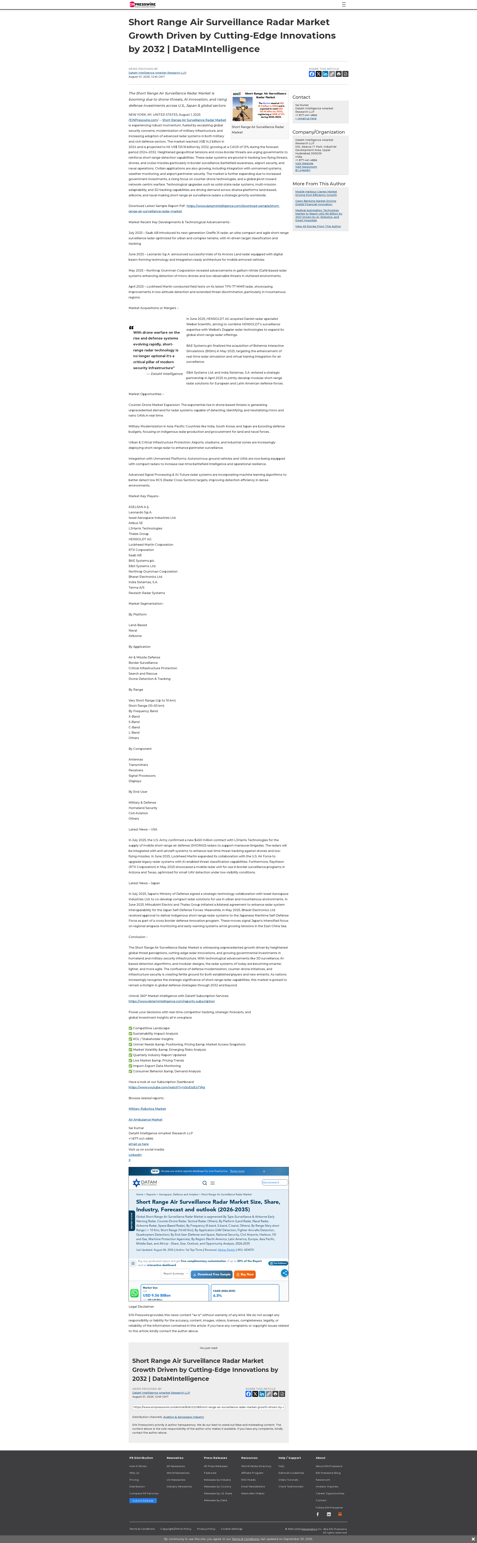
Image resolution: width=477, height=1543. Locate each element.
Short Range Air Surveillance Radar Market (194, 120)
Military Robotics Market (147, 1109)
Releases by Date (215, 1500)
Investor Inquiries (327, 1486)
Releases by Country (217, 1486)
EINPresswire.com (143, 120)
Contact (321, 1500)
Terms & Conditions (142, 1528)
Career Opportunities (330, 1493)
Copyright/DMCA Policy (175, 1528)
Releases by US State (218, 1493)
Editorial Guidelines (291, 1472)
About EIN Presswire (329, 1466)
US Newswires (176, 1479)
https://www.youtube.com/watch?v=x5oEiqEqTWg (167, 1087)
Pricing (134, 1479)
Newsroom (323, 1479)
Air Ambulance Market (145, 1119)
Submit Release (143, 1500)
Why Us (134, 1472)
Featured (210, 1472)
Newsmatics (309, 1529)
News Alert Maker (253, 1493)
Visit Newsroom (306, 167)
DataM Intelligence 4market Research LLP (157, 72)
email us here (139, 1144)
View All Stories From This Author (318, 226)
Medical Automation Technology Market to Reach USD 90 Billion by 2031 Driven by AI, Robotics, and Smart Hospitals (318, 215)
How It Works (138, 1466)
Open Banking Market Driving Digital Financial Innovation (315, 202)
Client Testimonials (291, 1486)
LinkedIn (135, 1155)
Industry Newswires (179, 1486)
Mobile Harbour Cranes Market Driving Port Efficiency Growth (316, 193)
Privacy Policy (206, 1528)
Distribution (137, 1486)
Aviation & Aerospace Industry (183, 1417)
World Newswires (178, 1472)
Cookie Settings (231, 1528)
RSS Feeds (248, 1479)
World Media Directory (256, 1466)
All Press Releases (216, 1466)
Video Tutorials (288, 1479)
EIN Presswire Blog (328, 1472)
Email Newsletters (253, 1486)
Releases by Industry (217, 1479)
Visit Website (304, 163)
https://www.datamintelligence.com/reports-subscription (172, 1001)
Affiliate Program (252, 1472)
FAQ (281, 1466)
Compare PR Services (143, 1493)
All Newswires (176, 1466)
